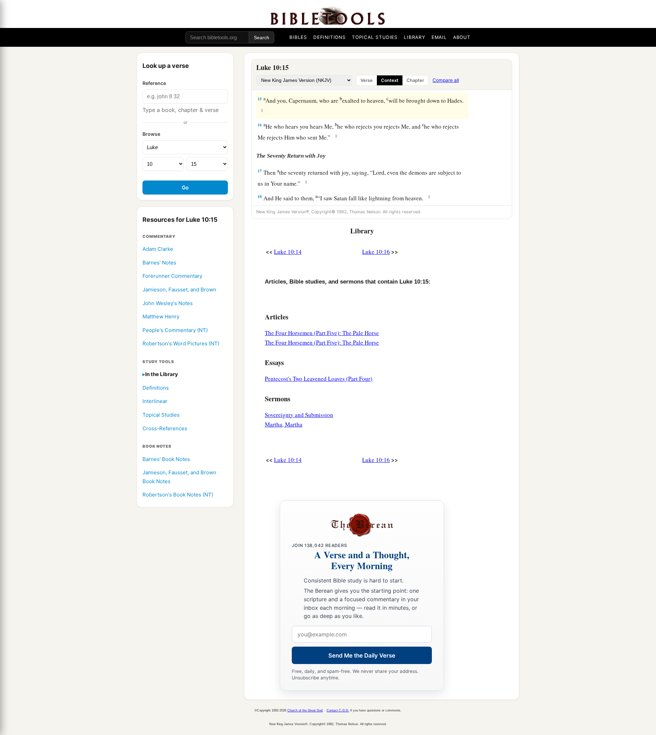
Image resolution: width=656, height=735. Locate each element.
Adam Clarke (157, 249)
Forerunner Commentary (172, 276)
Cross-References (164, 428)
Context (389, 80)
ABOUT (461, 37)
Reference (154, 83)
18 (260, 196)
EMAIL (439, 37)
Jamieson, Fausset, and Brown (179, 289)
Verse (366, 80)
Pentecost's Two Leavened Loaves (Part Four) (318, 379)
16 (260, 125)
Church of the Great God (305, 710)
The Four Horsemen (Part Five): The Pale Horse (322, 333)
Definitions (155, 388)
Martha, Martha (283, 424)
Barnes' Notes (159, 262)
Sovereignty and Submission (299, 415)
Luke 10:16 (376, 252)
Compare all (446, 80)
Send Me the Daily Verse (361, 655)
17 (260, 171)
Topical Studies (161, 415)
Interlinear (154, 401)
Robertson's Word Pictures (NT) (180, 344)
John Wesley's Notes (167, 303)
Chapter (415, 80)
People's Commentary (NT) (175, 330)
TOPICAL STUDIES (375, 37)
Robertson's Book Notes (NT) (177, 495)
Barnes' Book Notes (166, 459)
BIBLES (298, 37)
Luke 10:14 (288, 252)
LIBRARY (414, 37)
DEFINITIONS (329, 37)
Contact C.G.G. (338, 710)
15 (260, 99)
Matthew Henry (160, 316)
